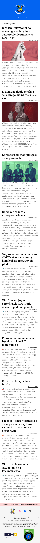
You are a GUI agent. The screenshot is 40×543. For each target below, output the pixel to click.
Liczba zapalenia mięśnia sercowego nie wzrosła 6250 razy (19, 95)
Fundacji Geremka (34, 517)
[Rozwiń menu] (14, 17)
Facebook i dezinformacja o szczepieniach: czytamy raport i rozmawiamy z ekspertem (19, 425)
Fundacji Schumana (21, 518)
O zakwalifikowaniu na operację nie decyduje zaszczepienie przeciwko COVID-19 (18, 32)
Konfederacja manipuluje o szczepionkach (19, 156)
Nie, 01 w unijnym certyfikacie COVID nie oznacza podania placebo (18, 304)
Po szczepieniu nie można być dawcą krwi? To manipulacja (18, 341)
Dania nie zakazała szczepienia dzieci (14, 213)
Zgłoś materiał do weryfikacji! (29, 504)
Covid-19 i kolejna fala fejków (16, 382)
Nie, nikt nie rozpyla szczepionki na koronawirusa (15, 468)
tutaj (30, 520)
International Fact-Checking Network (25, 526)
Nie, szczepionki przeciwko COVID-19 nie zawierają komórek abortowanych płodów (19, 259)
